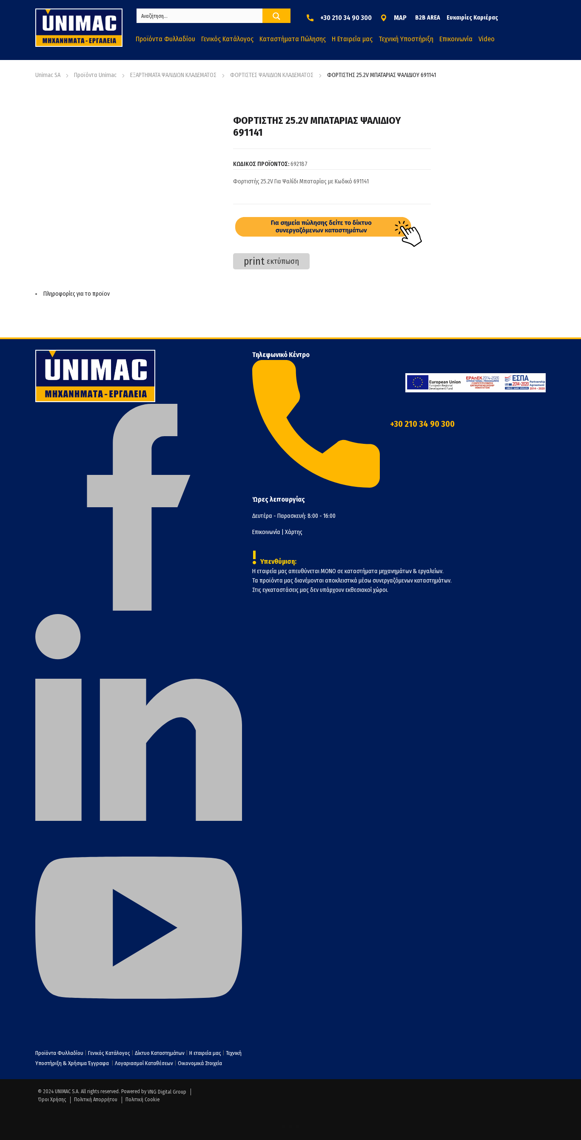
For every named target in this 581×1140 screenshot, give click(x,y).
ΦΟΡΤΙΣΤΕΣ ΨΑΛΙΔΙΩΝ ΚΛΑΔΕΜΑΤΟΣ (271, 75)
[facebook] (138, 608)
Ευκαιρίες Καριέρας (472, 17)
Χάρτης (293, 532)
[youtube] (138, 1029)
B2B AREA (427, 17)
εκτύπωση (271, 261)
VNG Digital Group (167, 1092)
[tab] (233, 294)
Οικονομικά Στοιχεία (200, 1063)
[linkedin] (138, 819)
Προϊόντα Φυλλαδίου (59, 1053)
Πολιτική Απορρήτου (95, 1100)
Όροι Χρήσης (52, 1100)
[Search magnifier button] (276, 16)
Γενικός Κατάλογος (109, 1053)
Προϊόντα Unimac (95, 75)
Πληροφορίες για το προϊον (76, 293)
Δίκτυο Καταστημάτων (160, 1053)
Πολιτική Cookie (142, 1100)
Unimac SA (47, 75)
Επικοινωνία (266, 532)
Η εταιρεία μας (205, 1053)
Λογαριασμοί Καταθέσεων (144, 1063)
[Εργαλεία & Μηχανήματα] (78, 28)
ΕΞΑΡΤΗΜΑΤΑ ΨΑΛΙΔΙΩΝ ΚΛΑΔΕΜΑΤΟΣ (173, 75)
